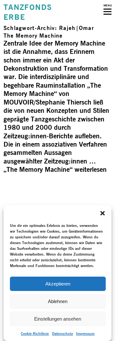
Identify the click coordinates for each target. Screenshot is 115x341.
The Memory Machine (33, 35)
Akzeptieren (57, 284)
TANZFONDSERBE (28, 12)
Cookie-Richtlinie (35, 333)
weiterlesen (55, 169)
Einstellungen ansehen (57, 319)
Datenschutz (62, 333)
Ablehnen (57, 301)
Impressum (85, 333)
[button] (102, 213)
